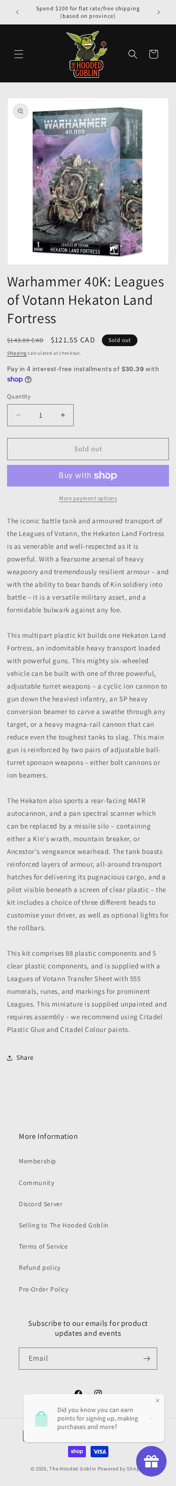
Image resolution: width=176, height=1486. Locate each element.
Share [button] (25, 1057)
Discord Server (40, 1204)
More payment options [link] (88, 498)
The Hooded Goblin (72, 1468)
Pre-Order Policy (44, 1289)
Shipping (17, 353)
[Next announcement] (158, 12)
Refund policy (40, 1267)
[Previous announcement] (17, 12)
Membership (37, 1161)
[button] (18, 54)
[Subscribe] (146, 1359)
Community (36, 1182)
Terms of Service (43, 1246)
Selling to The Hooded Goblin (64, 1225)
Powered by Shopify (122, 1468)
